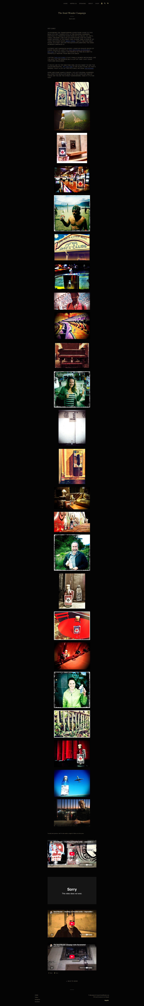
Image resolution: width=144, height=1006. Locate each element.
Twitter (36, 997)
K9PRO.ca (73, 3)
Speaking (82, 3)
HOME (36, 995)
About (90, 3)
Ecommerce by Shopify (103, 997)
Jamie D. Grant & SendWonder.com (100, 995)
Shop (97, 3)
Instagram (37, 999)
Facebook (37, 1001)
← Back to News (72, 981)
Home (66, 3)
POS (94, 997)
